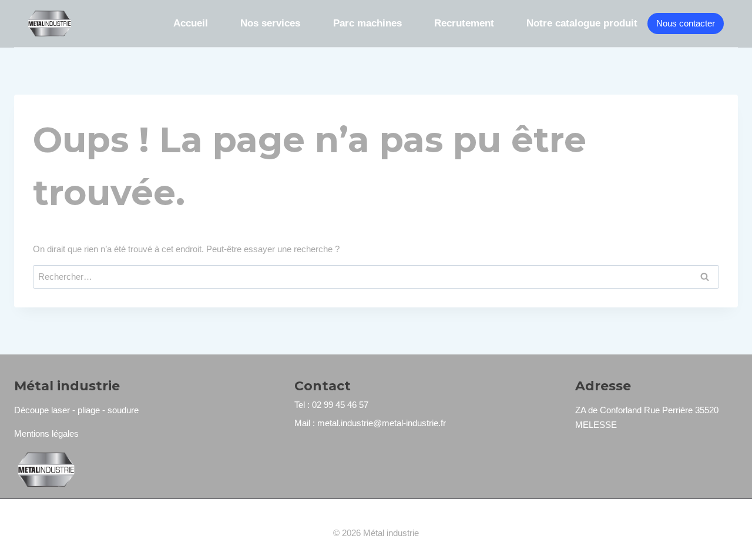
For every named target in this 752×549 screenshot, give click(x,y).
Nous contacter (685, 23)
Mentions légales (46, 433)
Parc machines (367, 23)
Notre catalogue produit (581, 23)
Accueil (190, 23)
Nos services (270, 23)
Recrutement (464, 23)
